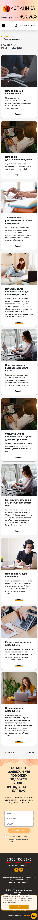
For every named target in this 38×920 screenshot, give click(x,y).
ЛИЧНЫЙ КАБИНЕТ (28, 25)
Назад (11, 752)
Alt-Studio (27, 915)
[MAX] (31, 17)
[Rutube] (21, 870)
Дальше (30, 752)
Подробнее (19, 114)
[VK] (35, 17)
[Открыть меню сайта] (3, 25)
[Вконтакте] (16, 870)
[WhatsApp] (22, 17)
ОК (19, 907)
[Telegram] (26, 17)
